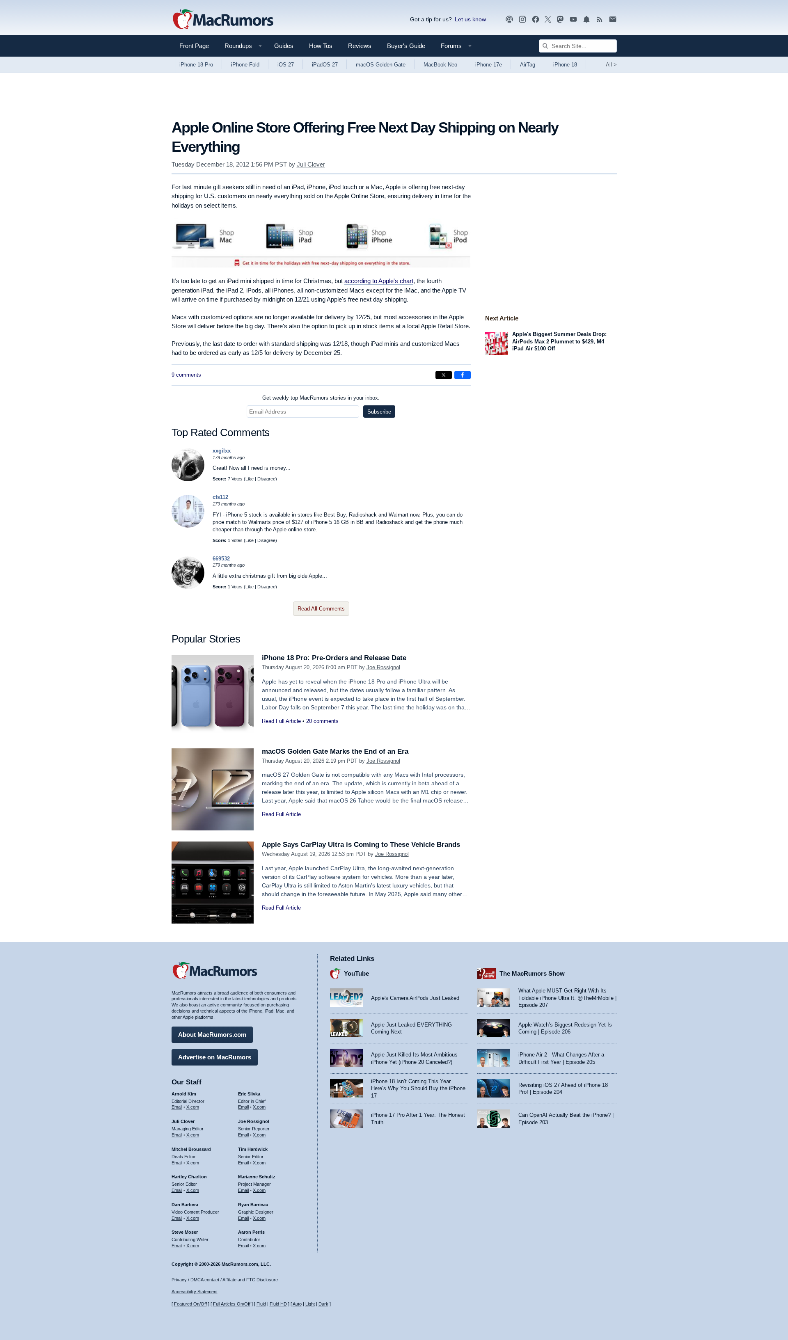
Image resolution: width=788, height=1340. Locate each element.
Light (310, 1303)
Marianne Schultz (256, 1176)
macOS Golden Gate (380, 65)
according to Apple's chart (378, 280)
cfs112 (220, 497)
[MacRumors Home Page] (223, 19)
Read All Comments (321, 609)
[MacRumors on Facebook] (535, 19)
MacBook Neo (440, 65)
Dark (323, 1303)
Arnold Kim (184, 1093)
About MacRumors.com (212, 1034)
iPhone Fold (245, 65)
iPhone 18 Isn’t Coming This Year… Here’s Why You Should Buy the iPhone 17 (418, 1088)
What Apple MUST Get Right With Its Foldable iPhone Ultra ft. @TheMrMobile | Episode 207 (567, 998)
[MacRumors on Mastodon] (560, 19)
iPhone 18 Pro (196, 65)
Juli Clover (311, 164)
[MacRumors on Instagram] (522, 19)
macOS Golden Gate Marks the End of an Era (335, 751)
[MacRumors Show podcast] (509, 19)
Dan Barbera (185, 1204)
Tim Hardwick (253, 1149)
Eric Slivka (249, 1093)
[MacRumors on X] (548, 19)
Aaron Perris (251, 1232)
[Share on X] (443, 375)
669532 (221, 559)
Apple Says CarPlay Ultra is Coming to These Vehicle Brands (361, 844)
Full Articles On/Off (231, 1303)
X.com (192, 1106)
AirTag (527, 65)
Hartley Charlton (189, 1176)
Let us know (470, 19)
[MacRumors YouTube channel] (573, 19)
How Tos (320, 45)
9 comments (186, 375)
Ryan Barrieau (253, 1204)
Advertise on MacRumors (214, 1057)
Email (177, 1106)
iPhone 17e (488, 65)
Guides (283, 45)
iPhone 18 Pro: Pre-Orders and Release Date (334, 658)
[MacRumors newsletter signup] (613, 19)
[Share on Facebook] (462, 375)
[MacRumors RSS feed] (600, 19)
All (611, 65)
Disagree (266, 478)
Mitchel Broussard (191, 1149)
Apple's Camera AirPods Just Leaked (415, 998)
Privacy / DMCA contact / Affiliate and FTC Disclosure (225, 1279)
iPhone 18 (565, 65)
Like (249, 478)
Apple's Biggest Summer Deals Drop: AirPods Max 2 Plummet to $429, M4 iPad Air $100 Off (559, 341)
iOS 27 (285, 65)
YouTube (356, 973)
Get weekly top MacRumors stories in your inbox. (321, 398)
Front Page (194, 45)
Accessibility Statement (195, 1291)
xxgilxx (222, 451)
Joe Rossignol (383, 667)
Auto (297, 1303)
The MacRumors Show (532, 973)
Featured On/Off (190, 1303)
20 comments (322, 721)
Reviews (359, 45)
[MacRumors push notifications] (586, 19)
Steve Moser (185, 1232)
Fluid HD (278, 1303)
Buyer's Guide (406, 45)
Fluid (261, 1303)
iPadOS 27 (325, 65)
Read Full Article (281, 721)
